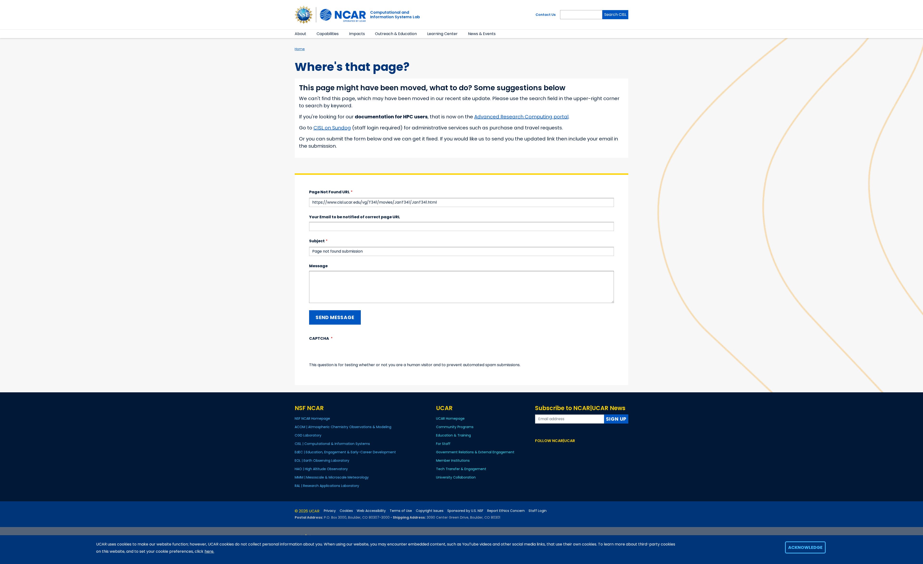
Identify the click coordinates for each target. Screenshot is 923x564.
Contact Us (546, 14)
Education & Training (453, 435)
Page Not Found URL (329, 192)
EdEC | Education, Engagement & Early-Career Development (345, 452)
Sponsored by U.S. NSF (465, 511)
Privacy (330, 511)
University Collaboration (456, 477)
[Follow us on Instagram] (552, 450)
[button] (309, 34)
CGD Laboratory (308, 435)
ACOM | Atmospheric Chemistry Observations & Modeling (343, 427)
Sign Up (616, 419)
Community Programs (455, 427)
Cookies (346, 511)
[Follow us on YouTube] (559, 450)
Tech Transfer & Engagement (461, 469)
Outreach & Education (396, 33)
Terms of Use (401, 511)
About (300, 33)
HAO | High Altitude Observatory (321, 469)
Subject (317, 241)
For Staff (443, 443)
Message (318, 266)
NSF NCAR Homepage (312, 418)
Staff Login (538, 511)
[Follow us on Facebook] (538, 450)
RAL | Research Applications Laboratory (327, 485)
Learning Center (442, 33)
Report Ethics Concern (506, 511)
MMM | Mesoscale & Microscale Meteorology (332, 477)
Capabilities (328, 33)
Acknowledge (805, 547)
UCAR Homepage (450, 418)
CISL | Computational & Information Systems (332, 443)
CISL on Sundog (332, 127)
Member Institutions (453, 460)
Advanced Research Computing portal (521, 116)
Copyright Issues (429, 511)
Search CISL (615, 14)
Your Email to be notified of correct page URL (354, 217)
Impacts (357, 33)
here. (209, 551)
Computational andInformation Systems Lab (395, 15)
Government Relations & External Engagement (475, 452)
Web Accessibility (371, 511)
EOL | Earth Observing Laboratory (322, 460)
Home (300, 49)
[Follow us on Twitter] (545, 450)
